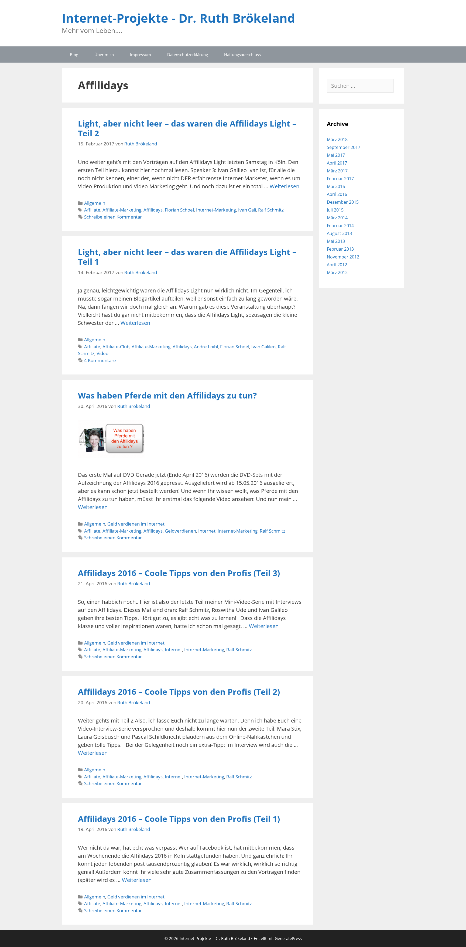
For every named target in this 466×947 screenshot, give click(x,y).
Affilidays (153, 210)
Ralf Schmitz (271, 210)
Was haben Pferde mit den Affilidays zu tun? (167, 395)
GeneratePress (288, 938)
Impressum (140, 54)
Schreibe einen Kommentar (113, 217)
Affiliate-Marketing (121, 210)
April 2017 (337, 163)
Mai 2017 (336, 155)
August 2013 (339, 233)
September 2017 (343, 147)
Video (102, 353)
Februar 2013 (340, 249)
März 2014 (337, 218)
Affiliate (92, 210)
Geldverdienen (180, 531)
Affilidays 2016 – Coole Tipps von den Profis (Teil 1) (179, 818)
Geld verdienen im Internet (136, 524)
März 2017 (337, 171)
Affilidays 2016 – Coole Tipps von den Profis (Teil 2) (179, 691)
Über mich (104, 54)
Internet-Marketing (216, 210)
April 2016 (337, 194)
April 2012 (337, 265)
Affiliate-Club (115, 346)
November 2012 (343, 257)
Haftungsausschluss (242, 54)
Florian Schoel (179, 210)
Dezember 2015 (343, 202)
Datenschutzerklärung (187, 54)
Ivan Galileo (263, 346)
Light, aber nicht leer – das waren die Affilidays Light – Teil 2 (187, 128)
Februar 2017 (340, 179)
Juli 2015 (335, 210)
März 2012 (337, 272)
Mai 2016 (336, 186)
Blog (74, 54)
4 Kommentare (100, 360)
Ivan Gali (247, 210)
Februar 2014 (340, 226)
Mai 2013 (336, 241)
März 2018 (337, 139)
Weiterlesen (284, 186)
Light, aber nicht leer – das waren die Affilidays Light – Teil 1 (187, 256)
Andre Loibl (206, 346)
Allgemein (94, 203)
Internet (206, 531)
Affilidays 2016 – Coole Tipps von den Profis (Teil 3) (179, 572)
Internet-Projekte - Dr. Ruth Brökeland (178, 18)
